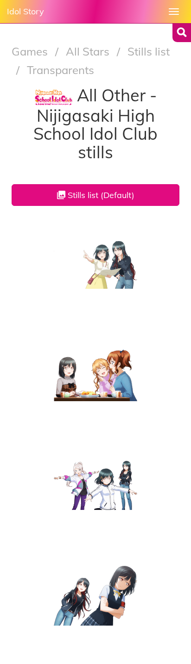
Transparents (60, 70)
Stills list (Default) (99, 195)
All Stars (89, 51)
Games (31, 51)
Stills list (148, 51)
